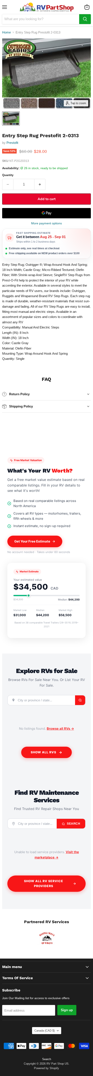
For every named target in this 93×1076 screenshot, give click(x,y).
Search (73, 823)
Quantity (7, 175)
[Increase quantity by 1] (39, 184)
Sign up (67, 1010)
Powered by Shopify (46, 1068)
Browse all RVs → (60, 728)
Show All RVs (43, 752)
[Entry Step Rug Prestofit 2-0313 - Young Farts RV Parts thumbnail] (10, 118)
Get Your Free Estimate (32, 541)
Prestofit (12, 142)
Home (6, 32)
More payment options (46, 223)
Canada (44, 1030)
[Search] (85, 19)
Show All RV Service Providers (43, 883)
